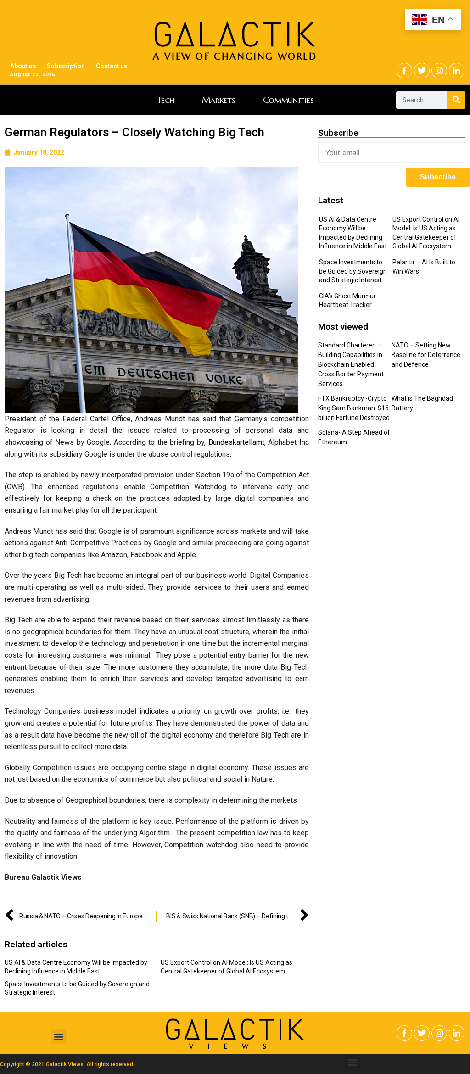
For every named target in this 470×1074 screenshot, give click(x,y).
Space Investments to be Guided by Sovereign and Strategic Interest (353, 271)
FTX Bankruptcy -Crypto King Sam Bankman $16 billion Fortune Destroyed (354, 408)
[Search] (456, 100)
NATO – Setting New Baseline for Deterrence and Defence (426, 354)
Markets (218, 99)
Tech (165, 99)
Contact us (112, 66)
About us (23, 66)
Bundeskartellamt (236, 442)
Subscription (66, 66)
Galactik (235, 1030)
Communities (288, 99)
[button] (59, 1036)
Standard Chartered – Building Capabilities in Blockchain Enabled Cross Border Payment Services (351, 364)
